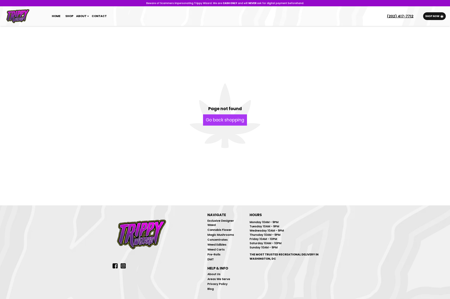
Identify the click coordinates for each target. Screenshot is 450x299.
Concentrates (217, 240)
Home (56, 16)
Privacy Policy (217, 284)
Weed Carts (216, 250)
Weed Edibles (216, 245)
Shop (69, 16)
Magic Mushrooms (220, 235)
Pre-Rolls (213, 254)
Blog (210, 289)
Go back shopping (225, 120)
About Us (213, 274)
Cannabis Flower (219, 230)
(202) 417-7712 (400, 16)
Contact (99, 16)
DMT (210, 259)
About (81, 16)
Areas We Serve (218, 279)
